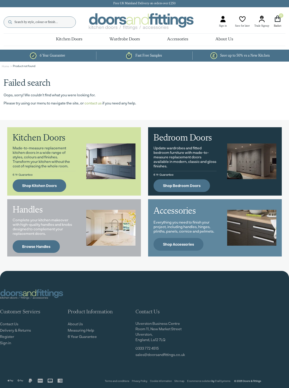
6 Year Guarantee (82, 336)
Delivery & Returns (15, 330)
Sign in (223, 26)
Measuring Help (81, 330)
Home (5, 66)
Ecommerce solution (199, 380)
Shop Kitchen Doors (39, 185)
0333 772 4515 (147, 348)
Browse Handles (36, 246)
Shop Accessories (178, 244)
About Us (224, 39)
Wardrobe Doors (125, 39)
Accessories (177, 39)
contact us (93, 103)
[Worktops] (110, 227)
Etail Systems (223, 380)
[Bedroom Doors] (251, 161)
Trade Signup (261, 26)
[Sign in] (223, 19)
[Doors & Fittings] (145, 22)
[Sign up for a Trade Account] (261, 19)
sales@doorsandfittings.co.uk (160, 354)
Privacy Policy (139, 380)
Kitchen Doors (69, 39)
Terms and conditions (117, 380)
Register (7, 336)
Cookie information (161, 380)
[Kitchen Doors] (110, 161)
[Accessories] (251, 227)
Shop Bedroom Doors (181, 185)
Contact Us (9, 324)
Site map (179, 380)
